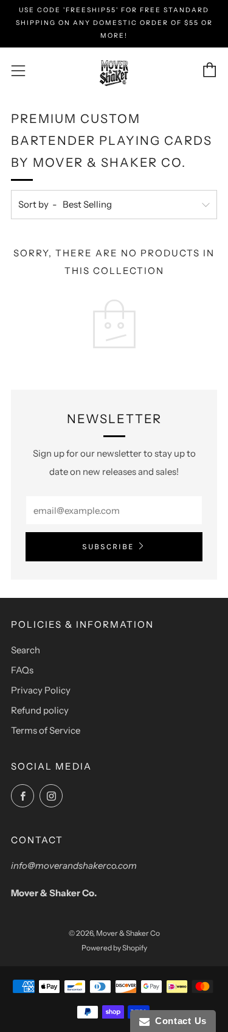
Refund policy (40, 710)
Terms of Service (45, 730)
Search (25, 650)
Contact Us (178, 1021)
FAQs (22, 670)
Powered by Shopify (114, 947)
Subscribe (108, 546)
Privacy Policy (41, 690)
